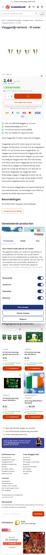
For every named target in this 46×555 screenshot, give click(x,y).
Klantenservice (6, 457)
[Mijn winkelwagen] (42, 7)
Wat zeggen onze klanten (31, 462)
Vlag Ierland (39, 20)
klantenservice (13, 443)
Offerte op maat (7, 473)
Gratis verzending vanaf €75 (24, 2)
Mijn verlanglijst (33, 7)
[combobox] (20, 13)
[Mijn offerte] (38, 7)
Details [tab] (23, 241)
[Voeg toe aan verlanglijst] (41, 76)
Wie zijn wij (26, 457)
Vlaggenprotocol (7, 462)
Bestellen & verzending (9, 464)
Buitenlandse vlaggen (14, 20)
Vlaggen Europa (28, 20)
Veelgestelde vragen (8, 460)
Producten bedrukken (30, 467)
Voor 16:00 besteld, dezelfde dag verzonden (22, 431)
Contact (25, 473)
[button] (20, 229)
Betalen (4, 467)
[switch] (40, 285)
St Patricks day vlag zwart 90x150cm (10, 399)
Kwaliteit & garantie (8, 471)
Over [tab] (38, 241)
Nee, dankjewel (12, 547)
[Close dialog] (43, 533)
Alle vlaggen (27, 469)
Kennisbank (27, 460)
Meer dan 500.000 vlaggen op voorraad (20, 428)
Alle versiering (27, 471)
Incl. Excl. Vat (42, 13)
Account (29, 7)
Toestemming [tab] (8, 241)
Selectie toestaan (23, 313)
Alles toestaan (23, 307)
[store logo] (16, 7)
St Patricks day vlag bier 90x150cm (32, 353)
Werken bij (26, 464)
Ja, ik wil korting (12, 543)
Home (4, 20)
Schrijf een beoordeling (12, 211)
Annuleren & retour (8, 469)
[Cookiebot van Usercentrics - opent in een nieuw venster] (34, 234)
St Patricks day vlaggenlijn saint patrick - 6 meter (12, 353)
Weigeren (23, 319)
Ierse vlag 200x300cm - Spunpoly (34, 402)
